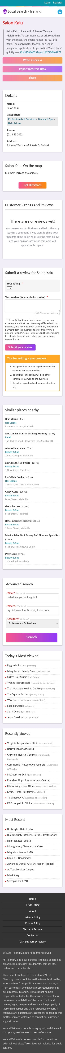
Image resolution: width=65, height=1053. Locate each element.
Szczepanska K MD (17, 881)
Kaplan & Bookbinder (19, 858)
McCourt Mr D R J (24, 774)
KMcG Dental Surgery (26, 792)
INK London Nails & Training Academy (26, 433)
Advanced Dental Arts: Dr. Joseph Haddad (30, 864)
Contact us (32, 935)
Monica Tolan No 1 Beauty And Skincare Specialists (32, 535)
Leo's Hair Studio (14, 477)
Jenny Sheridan (22, 717)
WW (26, 700)
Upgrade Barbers (21, 665)
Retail (8, 437)
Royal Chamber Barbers (18, 521)
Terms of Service (32, 929)
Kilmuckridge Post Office (31, 786)
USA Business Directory (33, 941)
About (32, 911)
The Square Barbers (25, 694)
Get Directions (32, 185)
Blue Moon (11, 419)
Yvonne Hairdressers (31, 683)
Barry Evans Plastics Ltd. (20, 749)
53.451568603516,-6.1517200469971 (40, 52)
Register (57, 2)
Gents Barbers (13, 506)
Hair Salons (14, 123)
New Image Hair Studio (18, 462)
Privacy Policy (32, 917)
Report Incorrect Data (32, 69)
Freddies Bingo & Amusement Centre (28, 780)
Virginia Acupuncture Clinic (29, 743)
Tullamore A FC (27, 797)
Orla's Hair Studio (23, 677)
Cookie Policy (32, 923)
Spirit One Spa (21, 711)
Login (47, 2)
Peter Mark (11, 554)
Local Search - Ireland (24, 12)
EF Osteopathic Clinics (30, 803)
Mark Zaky (13, 875)
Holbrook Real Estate (19, 841)
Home (32, 899)
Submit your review (20, 347)
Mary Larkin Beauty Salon (28, 671)
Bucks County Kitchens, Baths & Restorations (32, 835)
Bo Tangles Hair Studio (20, 829)
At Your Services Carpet (20, 869)
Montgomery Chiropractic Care (25, 846)
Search (31, 637)
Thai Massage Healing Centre (31, 688)
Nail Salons (10, 423)
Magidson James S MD (20, 852)
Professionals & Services (21, 119)
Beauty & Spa (45, 119)
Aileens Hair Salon (15, 448)
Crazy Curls (12, 491)
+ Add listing (33, 905)
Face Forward (20, 706)
